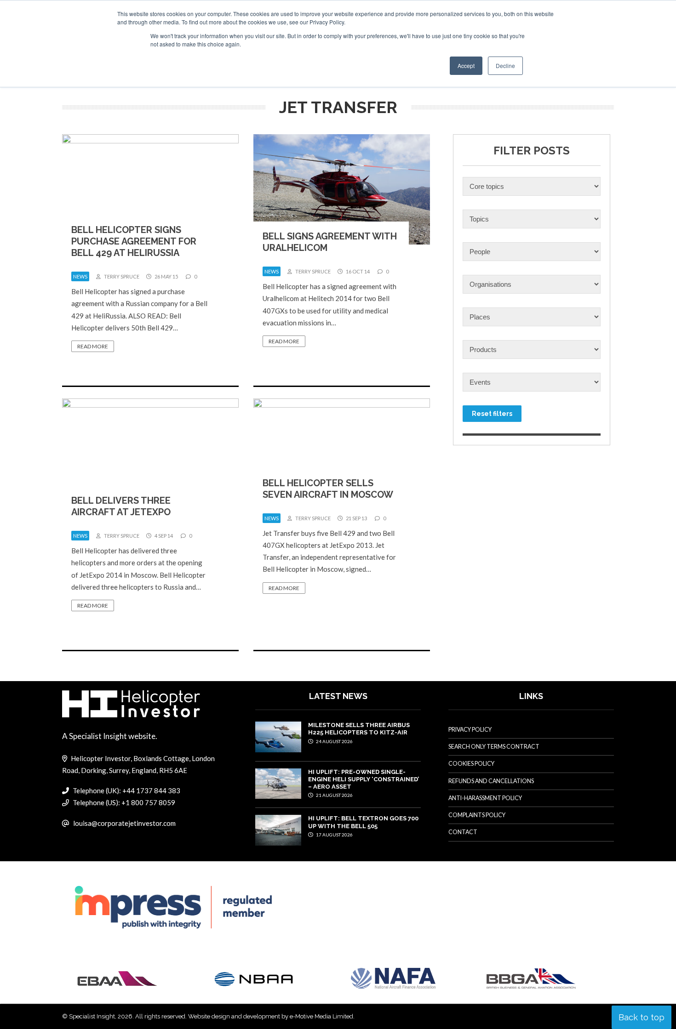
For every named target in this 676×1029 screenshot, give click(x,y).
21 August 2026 (334, 795)
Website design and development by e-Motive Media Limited (270, 1016)
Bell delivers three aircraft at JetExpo (121, 506)
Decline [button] (505, 65)
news (80, 276)
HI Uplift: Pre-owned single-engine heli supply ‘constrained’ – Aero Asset (363, 779)
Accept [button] (466, 65)
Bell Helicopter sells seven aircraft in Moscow (328, 489)
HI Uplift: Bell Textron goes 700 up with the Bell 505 (363, 822)
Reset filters (492, 413)
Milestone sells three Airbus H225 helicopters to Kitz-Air (359, 729)
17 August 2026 (334, 834)
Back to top (642, 1017)
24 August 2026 (334, 741)
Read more (92, 346)
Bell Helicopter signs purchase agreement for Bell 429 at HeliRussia (133, 241)
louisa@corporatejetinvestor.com (124, 823)
